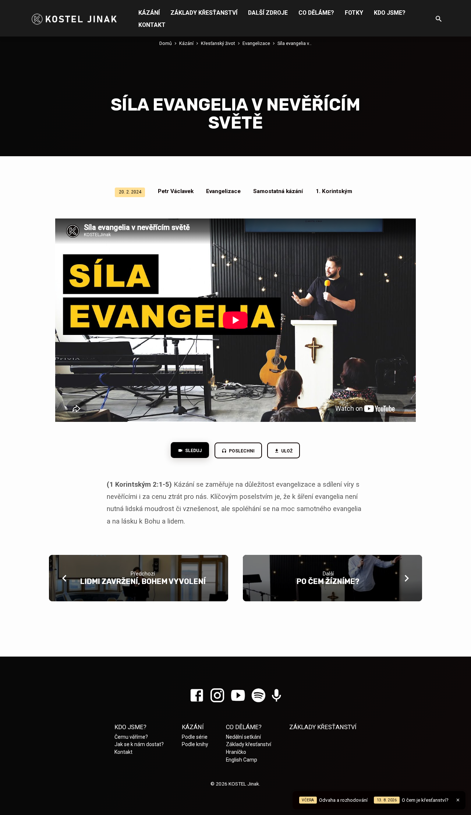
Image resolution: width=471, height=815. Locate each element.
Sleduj (193, 450)
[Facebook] (196, 696)
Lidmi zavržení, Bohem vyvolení (143, 581)
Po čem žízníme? (328, 581)
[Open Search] (439, 19)
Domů (165, 43)
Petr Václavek (176, 191)
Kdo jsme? (390, 12)
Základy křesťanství (203, 12)
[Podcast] (276, 696)
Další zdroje (268, 12)
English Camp (241, 760)
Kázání (149, 12)
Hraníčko (236, 752)
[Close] (458, 800)
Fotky (354, 12)
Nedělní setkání (243, 737)
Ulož (286, 451)
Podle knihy (195, 744)
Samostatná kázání (278, 191)
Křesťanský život (218, 43)
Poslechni (241, 451)
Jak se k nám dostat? (139, 744)
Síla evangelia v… (294, 43)
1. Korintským (334, 191)
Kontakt (152, 24)
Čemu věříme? (131, 737)
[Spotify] (258, 696)
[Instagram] (217, 696)
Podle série (195, 737)
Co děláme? (316, 12)
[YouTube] (238, 696)
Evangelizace (256, 43)
